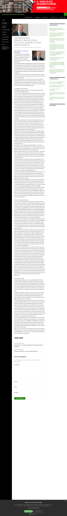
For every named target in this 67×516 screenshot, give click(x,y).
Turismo (3, 44)
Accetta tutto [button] (28, 511)
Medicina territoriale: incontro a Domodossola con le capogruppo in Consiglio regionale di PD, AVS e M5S (57, 70)
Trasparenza (37, 17)
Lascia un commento (36, 47)
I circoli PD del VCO (54, 17)
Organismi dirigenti (28, 17)
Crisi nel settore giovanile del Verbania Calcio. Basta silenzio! (57, 58)
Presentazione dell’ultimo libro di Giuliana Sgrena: (57, 82)
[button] (34, 513)
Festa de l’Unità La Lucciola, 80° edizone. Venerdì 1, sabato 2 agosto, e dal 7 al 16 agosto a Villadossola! (57, 53)
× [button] (65, 500)
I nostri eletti (44, 17)
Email (15, 387)
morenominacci (26, 47)
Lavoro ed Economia (6, 29)
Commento (17, 364)
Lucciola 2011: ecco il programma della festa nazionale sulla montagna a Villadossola (28, 345)
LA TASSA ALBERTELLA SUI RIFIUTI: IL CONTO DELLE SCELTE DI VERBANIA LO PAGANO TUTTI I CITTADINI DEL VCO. (57, 64)
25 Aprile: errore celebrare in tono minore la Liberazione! (57, 86)
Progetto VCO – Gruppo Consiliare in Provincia (5, 47)
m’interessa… (4, 32)
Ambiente (3, 20)
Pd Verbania (4, 34)
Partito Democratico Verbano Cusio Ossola (13, 14)
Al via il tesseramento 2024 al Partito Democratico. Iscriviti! (57, 93)
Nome (16, 381)
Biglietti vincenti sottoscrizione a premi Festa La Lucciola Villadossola (57, 29)
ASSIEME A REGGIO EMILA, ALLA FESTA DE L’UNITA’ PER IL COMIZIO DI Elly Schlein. (57, 40)
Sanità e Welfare (5, 39)
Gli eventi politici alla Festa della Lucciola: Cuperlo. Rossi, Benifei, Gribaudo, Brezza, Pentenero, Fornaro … (57, 34)
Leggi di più (47, 505)
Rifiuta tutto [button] (38, 511)
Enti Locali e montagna (4, 27)
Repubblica (53, 105)
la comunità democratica (4, 23)
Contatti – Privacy (62, 17)
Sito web (16, 392)
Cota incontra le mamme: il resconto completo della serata (26, 350)
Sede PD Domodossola (55, 89)
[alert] (33, 508)
